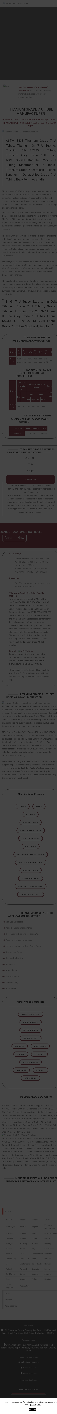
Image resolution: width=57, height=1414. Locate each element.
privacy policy (35, 1405)
